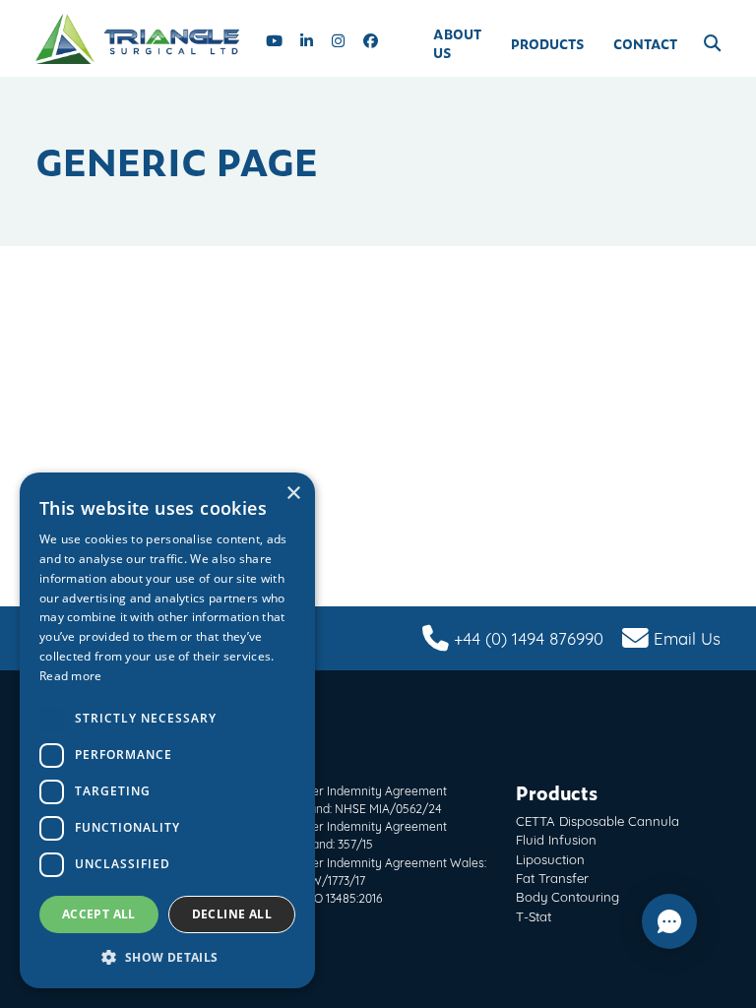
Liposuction (550, 858)
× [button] (292, 493)
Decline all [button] (232, 914)
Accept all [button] (99, 914)
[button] (167, 957)
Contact (645, 43)
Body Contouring (567, 896)
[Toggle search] (712, 43)
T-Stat (533, 915)
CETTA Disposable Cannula (597, 820)
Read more (70, 675)
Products (547, 43)
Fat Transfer (552, 877)
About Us (457, 43)
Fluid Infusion (556, 839)
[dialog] (167, 730)
